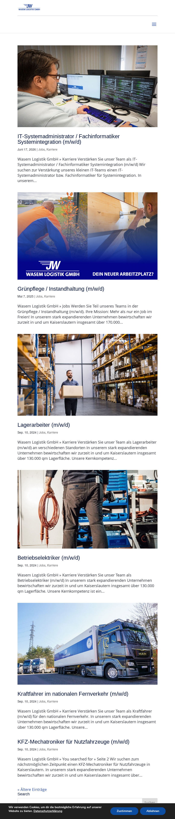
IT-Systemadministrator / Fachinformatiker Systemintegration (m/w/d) (69, 139)
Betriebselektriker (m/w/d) (49, 558)
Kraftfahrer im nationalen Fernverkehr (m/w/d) (73, 694)
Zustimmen (124, 811)
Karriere (52, 149)
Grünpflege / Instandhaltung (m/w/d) (61, 289)
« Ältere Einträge (32, 789)
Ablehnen (152, 811)
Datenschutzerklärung (48, 811)
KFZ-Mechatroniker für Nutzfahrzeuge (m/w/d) (74, 742)
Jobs (41, 149)
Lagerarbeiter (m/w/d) (44, 425)
